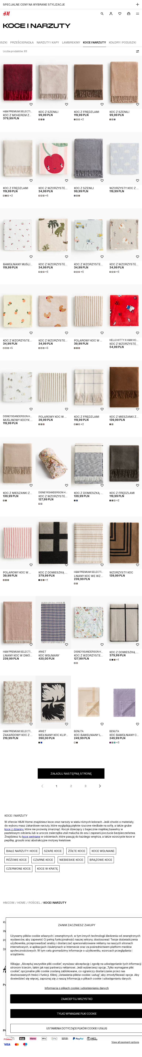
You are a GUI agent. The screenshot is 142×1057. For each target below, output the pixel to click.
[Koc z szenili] (53, 82)
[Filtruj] (137, 51)
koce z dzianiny (13, 829)
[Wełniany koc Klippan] (53, 702)
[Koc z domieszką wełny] (53, 542)
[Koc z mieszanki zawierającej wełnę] (124, 387)
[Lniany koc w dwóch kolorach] (18, 622)
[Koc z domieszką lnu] (88, 463)
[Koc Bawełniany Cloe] (124, 702)
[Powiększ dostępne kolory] (41, 119)
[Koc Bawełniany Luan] (88, 702)
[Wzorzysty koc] (124, 542)
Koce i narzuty (54, 902)
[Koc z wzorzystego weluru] (53, 463)
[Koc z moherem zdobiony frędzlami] (18, 82)
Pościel (34, 902)
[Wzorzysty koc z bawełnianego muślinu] (124, 158)
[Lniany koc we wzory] (88, 542)
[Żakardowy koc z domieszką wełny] (18, 702)
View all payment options (125, 1042)
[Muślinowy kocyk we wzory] (18, 387)
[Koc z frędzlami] (88, 82)
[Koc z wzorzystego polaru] (53, 158)
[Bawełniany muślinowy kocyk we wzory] (18, 234)
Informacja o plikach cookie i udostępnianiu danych (77, 988)
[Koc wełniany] (53, 622)
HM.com (8, 902)
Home (21, 902)
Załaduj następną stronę (71, 773)
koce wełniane (31, 836)
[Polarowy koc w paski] (88, 310)
